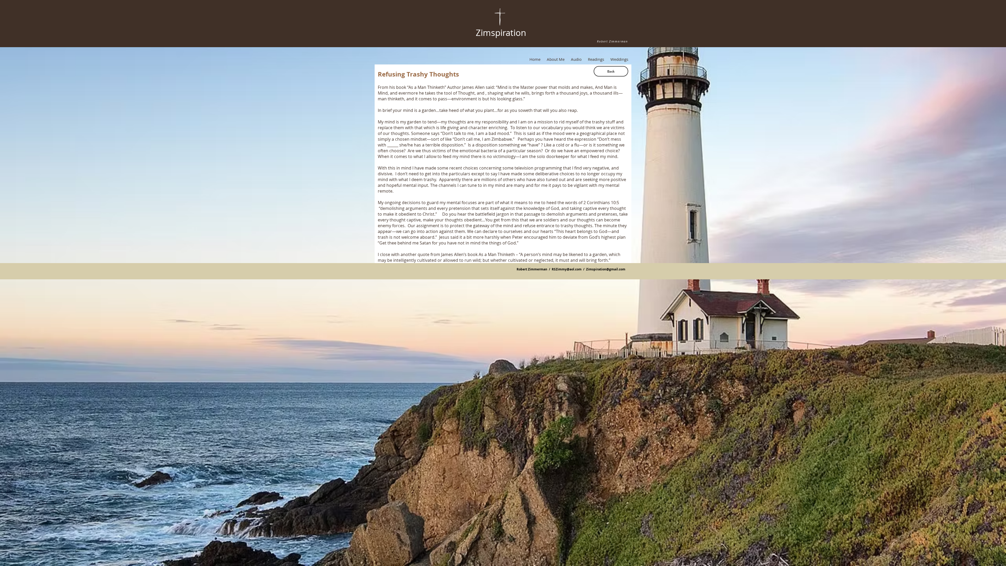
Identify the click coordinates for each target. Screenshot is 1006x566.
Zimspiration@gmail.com (605, 269)
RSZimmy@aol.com (567, 269)
